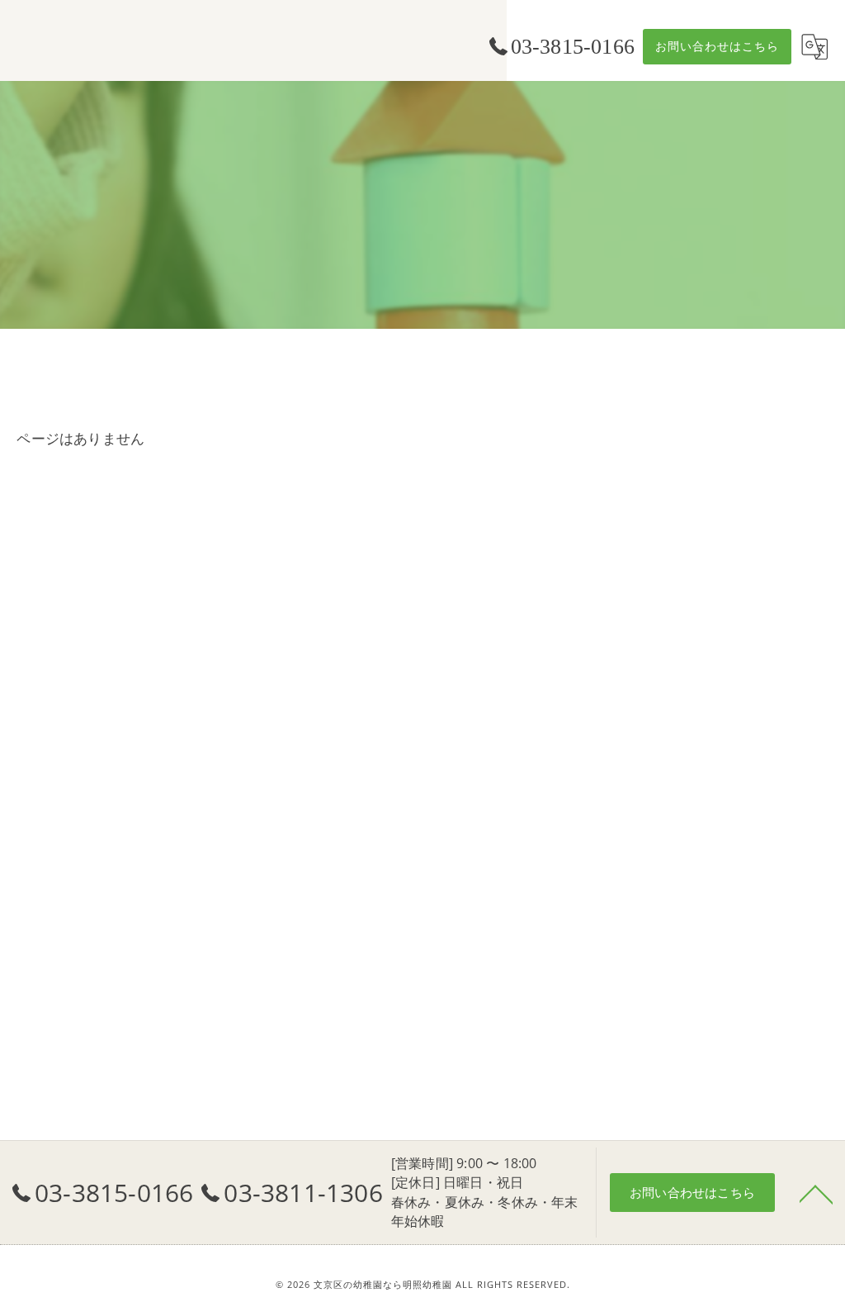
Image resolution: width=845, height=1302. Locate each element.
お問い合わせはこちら (717, 46)
